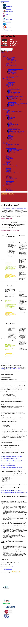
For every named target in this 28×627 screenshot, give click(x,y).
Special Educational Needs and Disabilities (14, 96)
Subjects (7, 115)
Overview (10, 80)
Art (9, 116)
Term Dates (8, 162)
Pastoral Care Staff (9, 95)
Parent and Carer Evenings (11, 178)
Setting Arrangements (10, 113)
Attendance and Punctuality (11, 165)
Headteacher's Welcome (11, 57)
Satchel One (8, 9)
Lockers (7, 175)
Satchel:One (8, 169)
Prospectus (8, 188)
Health (9, 91)
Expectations (8, 146)
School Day (8, 161)
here (6, 227)
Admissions (8, 186)
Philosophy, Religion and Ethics (14, 132)
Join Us (4, 185)
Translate (10, 51)
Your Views (8, 184)
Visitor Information (10, 77)
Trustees (7, 67)
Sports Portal (8, 14)
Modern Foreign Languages (14, 129)
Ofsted (7, 64)
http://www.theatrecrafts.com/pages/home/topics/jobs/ (11, 490)
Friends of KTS (8, 30)
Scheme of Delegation (12, 73)
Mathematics (11, 126)
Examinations (8, 170)
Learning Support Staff (13, 98)
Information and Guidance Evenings (13, 172)
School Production (12, 152)
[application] (14, 579)
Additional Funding (10, 58)
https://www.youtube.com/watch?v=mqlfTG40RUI (11, 460)
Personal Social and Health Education (16, 131)
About (4, 56)
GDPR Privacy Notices (10, 62)
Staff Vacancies (9, 189)
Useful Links (11, 105)
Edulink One (8, 168)
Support (4, 78)
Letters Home (8, 22)
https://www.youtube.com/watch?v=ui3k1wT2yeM (11, 467)
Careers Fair (10, 83)
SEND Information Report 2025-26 (15, 99)
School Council (9, 159)
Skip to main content (5, 1)
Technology (10, 139)
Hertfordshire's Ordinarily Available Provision (17, 103)
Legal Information (8, 569)
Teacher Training (9, 190)
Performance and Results (11, 65)
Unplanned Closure (10, 181)
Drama (9, 119)
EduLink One (9, 6)
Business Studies (11, 117)
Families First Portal (10, 84)
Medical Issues (9, 176)
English (9, 122)
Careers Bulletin (11, 82)
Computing (10, 118)
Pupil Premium (11, 59)
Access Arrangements (12, 100)
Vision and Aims (11, 75)
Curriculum (5, 109)
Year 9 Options (9, 141)
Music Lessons (9, 157)
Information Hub (9, 85)
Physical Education (12, 133)
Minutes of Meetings (12, 70)
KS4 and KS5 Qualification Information (14, 111)
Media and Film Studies (13, 128)
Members (10, 71)
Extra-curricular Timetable (13, 150)
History (7, 63)
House (7, 155)
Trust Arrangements (12, 72)
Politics (9, 135)
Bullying (10, 86)
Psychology (10, 136)
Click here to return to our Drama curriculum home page (14, 208)
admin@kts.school (9, 566)
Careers (7, 79)
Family (9, 90)
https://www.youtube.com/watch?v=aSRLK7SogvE (11, 456)
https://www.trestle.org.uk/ (6, 462)
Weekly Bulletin (9, 11)
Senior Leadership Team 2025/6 (12, 76)
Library (7, 156)
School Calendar (9, 158)
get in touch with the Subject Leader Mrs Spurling (11, 368)
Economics (10, 120)
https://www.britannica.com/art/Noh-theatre (9, 458)
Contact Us (3, 52)
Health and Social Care (13, 124)
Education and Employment (14, 89)
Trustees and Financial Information (15, 69)
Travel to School (9, 179)
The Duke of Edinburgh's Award (12, 144)
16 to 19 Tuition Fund (12, 60)
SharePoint (8, 27)
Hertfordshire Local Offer (13, 104)
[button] (6, 32)
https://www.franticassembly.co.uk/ (8, 465)
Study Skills (8, 106)
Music (9, 130)
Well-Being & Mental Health (14, 92)
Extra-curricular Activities (11, 148)
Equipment (8, 145)
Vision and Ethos (11, 97)
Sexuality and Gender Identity (14, 93)
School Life (5, 143)
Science (10, 137)
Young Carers (8, 108)
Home (4, 54)
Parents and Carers (7, 164)
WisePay (7, 16)
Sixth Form (8, 112)
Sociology (10, 138)
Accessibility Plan (12, 102)
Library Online (8, 19)
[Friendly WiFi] (6, 603)
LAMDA (10, 151)
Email (7, 24)
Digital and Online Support (13, 87)
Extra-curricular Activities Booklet (15, 149)
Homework (8, 153)
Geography (10, 123)
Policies (7, 66)
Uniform (7, 163)
